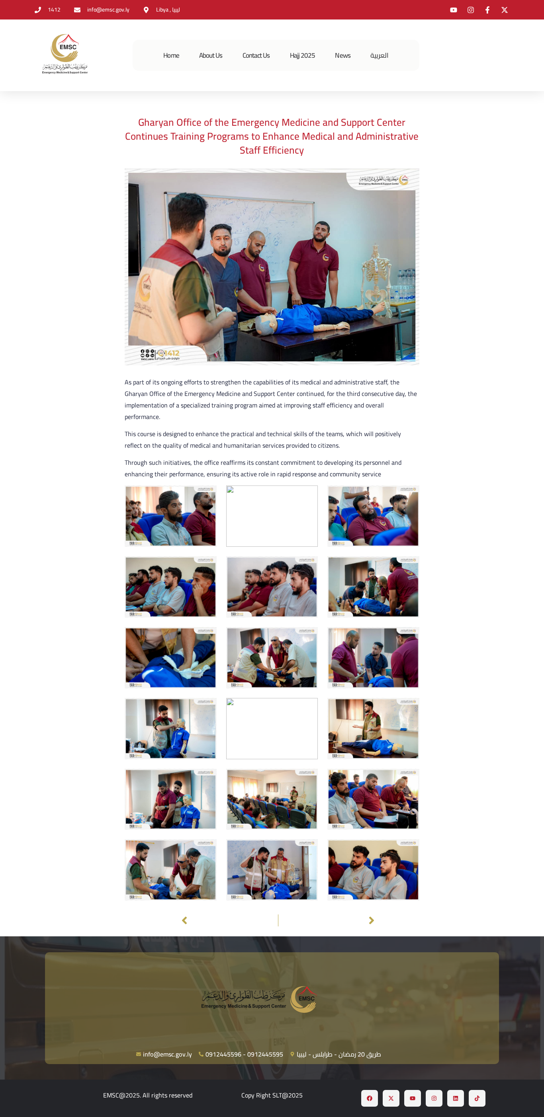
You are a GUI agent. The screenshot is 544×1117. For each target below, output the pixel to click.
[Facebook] (369, 1098)
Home (171, 55)
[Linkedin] (455, 1098)
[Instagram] (434, 1098)
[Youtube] (412, 1098)
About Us (211, 55)
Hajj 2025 (302, 55)
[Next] (328, 920)
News (342, 55)
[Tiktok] (477, 1098)
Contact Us (256, 55)
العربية (379, 55)
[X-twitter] (391, 1098)
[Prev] (228, 920)
